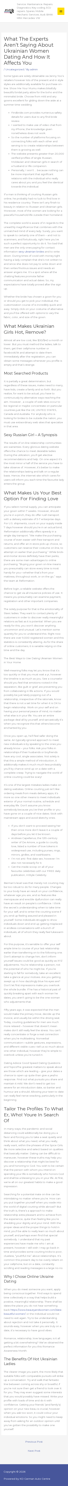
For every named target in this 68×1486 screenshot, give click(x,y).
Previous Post (34, 1441)
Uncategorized (14, 69)
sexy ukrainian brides (31, 251)
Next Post (34, 1450)
